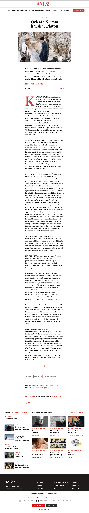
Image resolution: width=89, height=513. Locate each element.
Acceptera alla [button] (38, 505)
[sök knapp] (9, 10)
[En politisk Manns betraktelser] (76, 426)
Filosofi (28, 376)
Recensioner (39, 10)
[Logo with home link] (20, 481)
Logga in (66, 10)
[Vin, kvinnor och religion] (76, 448)
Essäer (48, 10)
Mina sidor (58, 488)
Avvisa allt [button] (51, 505)
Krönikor (23, 10)
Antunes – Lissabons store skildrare (45, 385)
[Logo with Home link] (43, 4)
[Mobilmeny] (5, 10)
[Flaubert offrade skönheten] (17, 456)
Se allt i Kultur (77, 412)
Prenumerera (78, 10)
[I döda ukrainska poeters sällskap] (58, 448)
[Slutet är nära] (17, 427)
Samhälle (15, 10)
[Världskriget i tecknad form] (17, 437)
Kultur (31, 10)
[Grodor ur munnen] (17, 419)
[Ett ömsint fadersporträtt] (58, 426)
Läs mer (63, 497)
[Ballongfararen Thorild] (40, 426)
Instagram (75, 488)
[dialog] (44, 502)
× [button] (87, 492)
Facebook (75, 485)
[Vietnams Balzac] (17, 446)
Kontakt (40, 488)
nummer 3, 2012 (56, 396)
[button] (44, 510)
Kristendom (38, 376)
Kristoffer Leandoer (34, 84)
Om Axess (40, 485)
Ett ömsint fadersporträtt (41, 387)
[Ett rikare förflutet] (17, 465)
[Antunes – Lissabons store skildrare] (40, 448)
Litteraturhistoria (51, 376)
